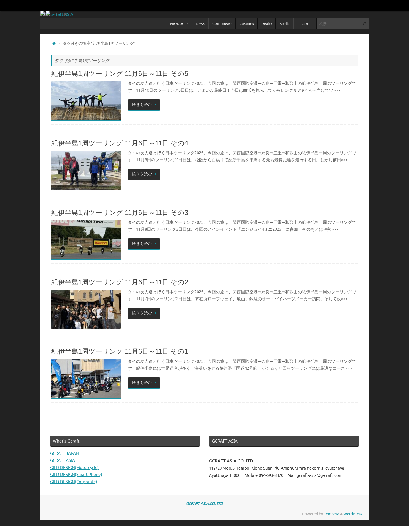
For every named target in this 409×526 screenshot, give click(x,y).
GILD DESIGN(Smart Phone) (76, 474)
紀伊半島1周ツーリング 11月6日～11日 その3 (119, 212)
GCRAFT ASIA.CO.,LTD (204, 503)
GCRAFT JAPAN (64, 453)
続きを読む (142, 104)
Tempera (331, 514)
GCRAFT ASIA (62, 460)
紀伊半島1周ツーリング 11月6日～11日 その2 (119, 282)
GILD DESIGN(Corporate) (73, 482)
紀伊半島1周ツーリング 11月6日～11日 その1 (119, 351)
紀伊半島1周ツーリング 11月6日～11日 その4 (119, 143)
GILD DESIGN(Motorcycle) (74, 467)
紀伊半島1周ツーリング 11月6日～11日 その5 (119, 73)
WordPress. (353, 514)
